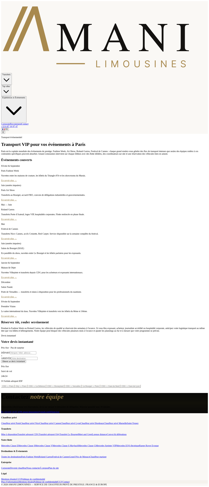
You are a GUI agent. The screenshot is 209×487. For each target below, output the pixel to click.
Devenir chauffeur (18, 468)
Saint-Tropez (132, 423)
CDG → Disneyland (55, 386)
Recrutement (15, 124)
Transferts (6, 75)
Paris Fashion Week (30, 457)
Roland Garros (45, 457)
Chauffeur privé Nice (29, 423)
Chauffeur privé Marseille (115, 423)
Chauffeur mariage (98, 457)
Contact (24, 124)
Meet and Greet (85, 434)
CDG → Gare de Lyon (131, 386)
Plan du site (53, 468)
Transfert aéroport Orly (49, 434)
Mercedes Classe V (43, 445)
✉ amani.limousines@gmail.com (35, 412)
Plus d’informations (10, 482)
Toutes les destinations (11, 457)
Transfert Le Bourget (68, 434)
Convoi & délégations (117, 434)
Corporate (5, 124)
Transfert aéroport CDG (28, 434)
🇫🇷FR (5, 129)
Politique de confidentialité (33, 479)
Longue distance (99, 434)
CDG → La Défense (37, 386)
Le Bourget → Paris (91, 386)
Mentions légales (8, 479)
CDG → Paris (8, 386)
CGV (18, 479)
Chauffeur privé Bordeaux (92, 423)
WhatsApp (54, 412)
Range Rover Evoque (149, 445)
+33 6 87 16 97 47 (9, 126)
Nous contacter (33, 468)
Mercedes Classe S (26, 445)
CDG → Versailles (73, 386)
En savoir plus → (9, 180)
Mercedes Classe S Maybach (65, 445)
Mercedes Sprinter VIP (106, 445)
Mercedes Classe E (9, 445)
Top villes (6, 86)
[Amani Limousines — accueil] (104, 72)
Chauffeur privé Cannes (50, 423)
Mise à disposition (9, 434)
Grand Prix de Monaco (79, 457)
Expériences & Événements (13, 98)
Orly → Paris (21, 386)
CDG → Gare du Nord (110, 386)
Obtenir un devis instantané (13, 361)
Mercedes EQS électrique (127, 445)
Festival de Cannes (60, 457)
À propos (44, 468)
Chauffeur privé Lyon (70, 423)
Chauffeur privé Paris (10, 423)
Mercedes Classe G (87, 445)
